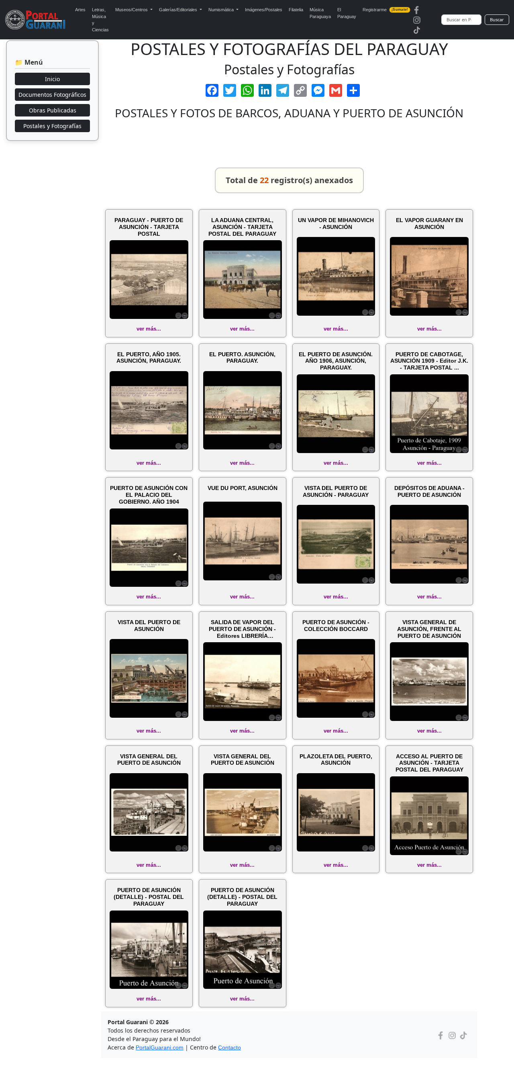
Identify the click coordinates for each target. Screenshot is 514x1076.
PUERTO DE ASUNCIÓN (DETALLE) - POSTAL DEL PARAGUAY (149, 897)
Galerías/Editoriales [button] (178, 9)
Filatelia (296, 9)
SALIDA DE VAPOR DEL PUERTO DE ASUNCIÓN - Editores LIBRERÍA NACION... (242, 629)
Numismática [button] (221, 9)
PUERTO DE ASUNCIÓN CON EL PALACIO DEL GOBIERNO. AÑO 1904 (149, 495)
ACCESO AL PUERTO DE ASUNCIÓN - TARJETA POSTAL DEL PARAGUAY (429, 763)
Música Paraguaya (320, 13)
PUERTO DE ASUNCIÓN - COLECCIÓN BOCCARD (335, 625)
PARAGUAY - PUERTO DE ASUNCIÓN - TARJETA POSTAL (148, 227)
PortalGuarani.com (160, 1047)
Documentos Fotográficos (52, 94)
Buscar (497, 19)
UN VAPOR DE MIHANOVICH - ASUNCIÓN (336, 223)
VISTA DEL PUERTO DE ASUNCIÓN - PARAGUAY (336, 491)
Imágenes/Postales (263, 9)
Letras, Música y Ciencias (100, 19)
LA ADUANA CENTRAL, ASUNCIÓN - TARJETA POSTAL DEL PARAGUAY (242, 227)
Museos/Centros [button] (132, 9)
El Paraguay (346, 13)
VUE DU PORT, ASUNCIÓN (242, 488)
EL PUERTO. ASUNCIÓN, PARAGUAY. (242, 357)
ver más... (149, 329)
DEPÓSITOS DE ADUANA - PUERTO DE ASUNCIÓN (429, 491)
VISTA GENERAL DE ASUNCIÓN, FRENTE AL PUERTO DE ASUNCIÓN (429, 629)
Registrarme (385, 9)
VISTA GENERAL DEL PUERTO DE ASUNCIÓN (149, 759)
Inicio (52, 79)
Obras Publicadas (52, 110)
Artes (80, 9)
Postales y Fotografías (52, 126)
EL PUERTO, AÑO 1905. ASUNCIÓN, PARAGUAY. (148, 357)
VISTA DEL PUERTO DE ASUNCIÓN (149, 625)
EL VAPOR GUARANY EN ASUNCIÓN (429, 223)
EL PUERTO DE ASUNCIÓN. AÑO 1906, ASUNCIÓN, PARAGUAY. (336, 361)
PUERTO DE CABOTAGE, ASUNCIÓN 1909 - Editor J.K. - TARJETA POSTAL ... (429, 361)
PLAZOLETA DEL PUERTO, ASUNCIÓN (336, 759)
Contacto (229, 1047)
